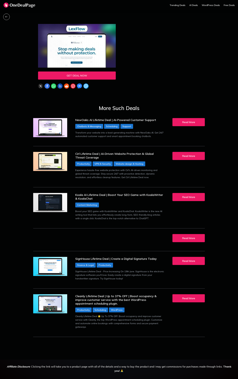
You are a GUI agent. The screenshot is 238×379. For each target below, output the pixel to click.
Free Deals (229, 5)
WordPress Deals (211, 5)
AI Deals (193, 5)
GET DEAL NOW (77, 75)
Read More (188, 122)
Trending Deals (177, 5)
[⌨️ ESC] (6, 17)
